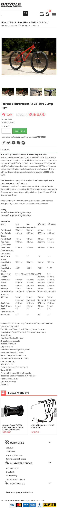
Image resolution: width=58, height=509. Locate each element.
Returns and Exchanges (16, 459)
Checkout (10, 472)
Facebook (4, 143)
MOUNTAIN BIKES (27, 22)
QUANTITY (6, 126)
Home (4, 22)
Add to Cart (20, 131)
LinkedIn (13, 143)
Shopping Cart (12, 468)
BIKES (13, 22)
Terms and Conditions (15, 479)
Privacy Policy (11, 475)
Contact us (10, 451)
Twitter (8, 143)
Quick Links (17, 443)
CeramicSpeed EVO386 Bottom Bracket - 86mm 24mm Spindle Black (12, 427)
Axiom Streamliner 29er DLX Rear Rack (42, 426)
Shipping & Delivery (14, 455)
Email (23, 143)
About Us (9, 448)
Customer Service (21, 463)
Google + (18, 143)
